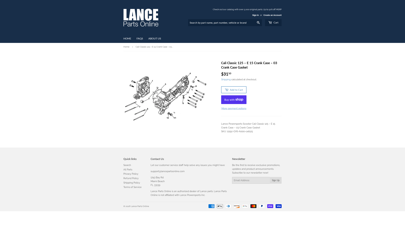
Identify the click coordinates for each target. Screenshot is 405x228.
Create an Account (272, 15)
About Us (154, 38)
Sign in (255, 15)
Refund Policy (131, 178)
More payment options (233, 108)
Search (127, 165)
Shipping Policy (131, 182)
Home (127, 38)
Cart (275, 22)
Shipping (226, 79)
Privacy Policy (130, 173)
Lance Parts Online (140, 206)
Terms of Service (132, 187)
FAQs (140, 38)
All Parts (127, 169)
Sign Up (276, 180)
